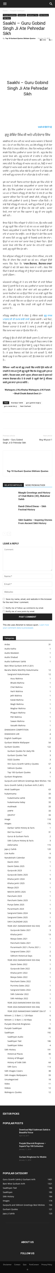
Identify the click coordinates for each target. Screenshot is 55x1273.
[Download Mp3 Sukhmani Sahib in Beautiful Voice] (10, 1133)
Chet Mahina (16, 687)
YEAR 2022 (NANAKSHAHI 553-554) (23, 960)
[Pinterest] (18, 45)
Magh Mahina (17, 704)
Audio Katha (10, 648)
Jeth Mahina (16, 695)
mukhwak (11, 806)
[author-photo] (27, 467)
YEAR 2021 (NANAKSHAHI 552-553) (23, 926)
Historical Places (15, 1053)
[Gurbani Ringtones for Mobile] (10, 1161)
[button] (4, 4)
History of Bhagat (15, 1058)
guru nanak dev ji (10, 406)
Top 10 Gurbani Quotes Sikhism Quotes (20, 38)
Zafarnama (12, 845)
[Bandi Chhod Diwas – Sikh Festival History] (10, 510)
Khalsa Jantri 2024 (16, 879)
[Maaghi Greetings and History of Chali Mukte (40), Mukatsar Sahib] (10, 496)
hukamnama (10, 793)
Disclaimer (7, 1264)
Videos (8, 1088)
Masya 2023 (13, 887)
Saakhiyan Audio (15, 1036)
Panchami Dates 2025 (17, 900)
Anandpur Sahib (17, 403)
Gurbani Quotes (12, 746)
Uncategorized (11, 1079)
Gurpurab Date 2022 (20, 968)
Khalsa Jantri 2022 (19, 972)
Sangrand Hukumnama (18, 674)
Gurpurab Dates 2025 (17, 874)
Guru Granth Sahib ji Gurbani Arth (21, 785)
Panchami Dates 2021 (20, 943)
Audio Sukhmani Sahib (15, 661)
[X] (12, 45)
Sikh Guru (7, 18)
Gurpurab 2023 (14, 870)
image (7, 819)
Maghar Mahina (18, 708)
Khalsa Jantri (16, 934)
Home (5, 10)
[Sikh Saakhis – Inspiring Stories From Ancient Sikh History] (10, 523)
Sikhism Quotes (14, 768)
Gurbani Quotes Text (17, 755)
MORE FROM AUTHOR (35, 485)
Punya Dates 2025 (15, 904)
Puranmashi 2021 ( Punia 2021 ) (25, 947)
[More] (32, 45)
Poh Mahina (16, 717)
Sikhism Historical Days (21, 955)
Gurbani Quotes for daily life (20, 751)
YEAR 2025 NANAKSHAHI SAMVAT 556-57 (26, 1011)
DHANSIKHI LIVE (12, 734)
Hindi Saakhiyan (12, 789)
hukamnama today (16, 802)
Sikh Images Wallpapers (16, 1075)
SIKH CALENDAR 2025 (17, 921)
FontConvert (34, 1264)
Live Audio (9, 853)
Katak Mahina (16, 699)
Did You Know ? (14, 832)
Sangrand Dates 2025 (17, 917)
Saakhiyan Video (15, 1045)
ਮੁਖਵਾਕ (10, 810)
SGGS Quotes (13, 759)
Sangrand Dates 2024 (17, 913)
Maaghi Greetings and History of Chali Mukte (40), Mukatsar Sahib (34, 496)
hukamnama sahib (16, 798)
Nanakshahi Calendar (15, 857)
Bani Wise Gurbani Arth (16, 665)
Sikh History (44, 15)
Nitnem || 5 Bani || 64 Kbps (18, 1019)
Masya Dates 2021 (19, 938)
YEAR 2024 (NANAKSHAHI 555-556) (23, 1007)
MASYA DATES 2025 (16, 891)
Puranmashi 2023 (15, 908)
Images (8, 823)
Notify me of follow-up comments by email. (25, 608)
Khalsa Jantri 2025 (16, 883)
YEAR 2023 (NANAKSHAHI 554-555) (23, 1002)
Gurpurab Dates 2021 (20, 930)
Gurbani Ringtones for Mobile (32, 1157)
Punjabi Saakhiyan (17, 10)
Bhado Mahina (17, 682)
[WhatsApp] (25, 45)
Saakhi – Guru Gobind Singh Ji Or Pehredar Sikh (14, 441)
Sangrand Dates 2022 (20, 990)
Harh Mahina (16, 691)
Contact (17, 1264)
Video (7, 1083)
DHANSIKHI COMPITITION (16, 729)
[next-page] (9, 534)
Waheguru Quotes (13, 1092)
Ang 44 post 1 (45, 439)
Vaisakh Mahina (17, 725)
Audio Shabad (11, 657)
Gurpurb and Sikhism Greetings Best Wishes (26, 781)
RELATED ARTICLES (13, 485)
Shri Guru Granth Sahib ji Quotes (23, 763)
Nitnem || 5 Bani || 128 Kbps (19, 1015)
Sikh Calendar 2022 (19, 994)
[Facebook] (5, 45)
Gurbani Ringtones (13, 776)
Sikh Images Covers (14, 1071)
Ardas (7, 644)
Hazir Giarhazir (25, 406)
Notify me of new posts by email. (20, 611)
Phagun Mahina (17, 712)
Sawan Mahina (17, 721)
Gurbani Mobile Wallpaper (17, 742)
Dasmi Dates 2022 (18, 964)
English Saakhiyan (13, 738)
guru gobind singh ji (33, 403)
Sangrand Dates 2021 (20, 951)
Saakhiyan (21, 15)
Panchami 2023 (14, 896)
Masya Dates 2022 (19, 977)
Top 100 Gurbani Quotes (19, 772)
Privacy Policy (46, 1264)
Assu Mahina (16, 678)
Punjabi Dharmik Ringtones (17, 1024)
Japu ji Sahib (10, 849)
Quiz (25, 1264)
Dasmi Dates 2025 (15, 866)
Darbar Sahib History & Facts (21, 827)
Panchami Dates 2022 (20, 981)
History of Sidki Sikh (16, 1062)
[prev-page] (4, 534)
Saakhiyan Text (33, 15)
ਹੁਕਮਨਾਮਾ (11, 815)
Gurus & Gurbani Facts (18, 836)
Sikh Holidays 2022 (19, 998)
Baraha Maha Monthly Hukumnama (21, 670)
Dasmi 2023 (12, 862)
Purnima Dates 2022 (19, 985)
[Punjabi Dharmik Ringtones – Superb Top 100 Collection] (10, 1147)
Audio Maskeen (12, 653)
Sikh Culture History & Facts (20, 840)
